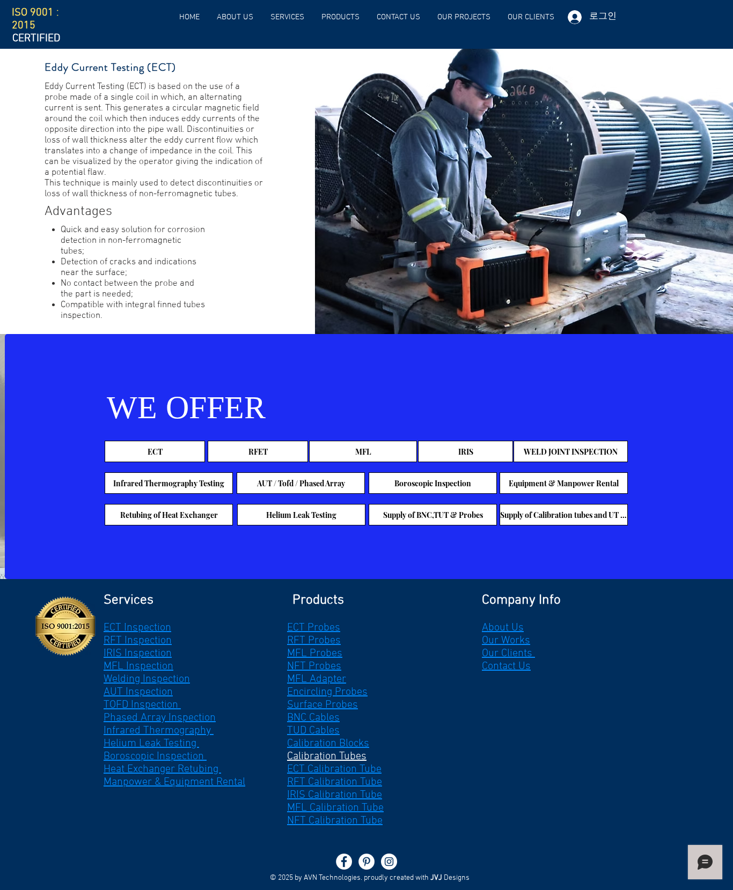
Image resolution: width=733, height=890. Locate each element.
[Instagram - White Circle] (389, 862)
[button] (287, 17)
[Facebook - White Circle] (344, 862)
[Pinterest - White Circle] (366, 862)
